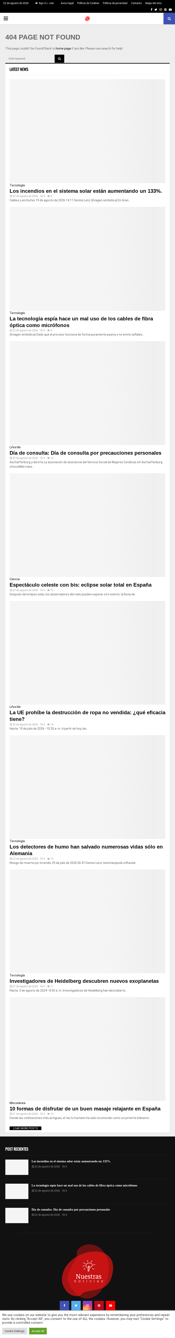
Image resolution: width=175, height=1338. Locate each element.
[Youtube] (110, 1305)
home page (63, 48)
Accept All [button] (38, 1331)
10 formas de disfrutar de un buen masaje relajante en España (85, 1109)
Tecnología (17, 185)
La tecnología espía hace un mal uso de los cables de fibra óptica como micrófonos (84, 1185)
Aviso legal (67, 3)
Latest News (19, 69)
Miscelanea (17, 1103)
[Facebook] (64, 1305)
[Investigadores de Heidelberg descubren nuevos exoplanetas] (87, 921)
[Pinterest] (99, 1305)
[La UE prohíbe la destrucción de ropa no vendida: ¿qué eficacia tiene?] (87, 653)
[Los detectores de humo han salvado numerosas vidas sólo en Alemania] (87, 787)
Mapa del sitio (153, 3)
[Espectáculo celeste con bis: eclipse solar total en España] (87, 525)
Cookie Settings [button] (15, 1331)
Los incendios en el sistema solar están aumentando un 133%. (86, 191)
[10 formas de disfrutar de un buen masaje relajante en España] (87, 1049)
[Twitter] (76, 1305)
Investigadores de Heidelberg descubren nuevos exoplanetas (84, 981)
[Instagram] (87, 1305)
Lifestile (15, 447)
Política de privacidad (115, 3)
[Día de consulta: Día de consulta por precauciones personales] (87, 393)
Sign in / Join (46, 3)
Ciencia (15, 579)
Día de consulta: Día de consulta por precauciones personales (85, 453)
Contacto (136, 3)
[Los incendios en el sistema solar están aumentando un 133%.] (87, 131)
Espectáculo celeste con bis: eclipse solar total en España (81, 585)
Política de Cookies (88, 3)
